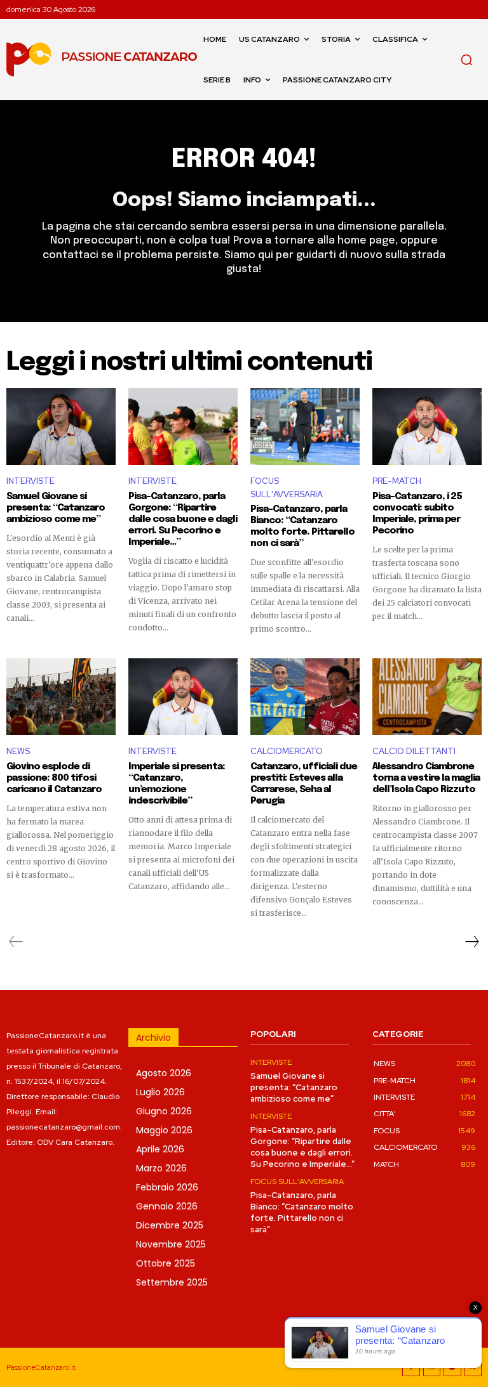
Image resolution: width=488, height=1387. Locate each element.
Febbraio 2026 (167, 1187)
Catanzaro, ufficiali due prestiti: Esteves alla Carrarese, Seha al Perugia (303, 784)
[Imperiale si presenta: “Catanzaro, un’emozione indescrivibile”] (183, 696)
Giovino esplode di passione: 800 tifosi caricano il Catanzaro (54, 778)
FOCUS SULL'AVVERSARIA (286, 488)
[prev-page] (16, 941)
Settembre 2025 (172, 1282)
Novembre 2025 (171, 1244)
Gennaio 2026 (167, 1206)
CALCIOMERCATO (286, 751)
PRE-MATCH (396, 481)
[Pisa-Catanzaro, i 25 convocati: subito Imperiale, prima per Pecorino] (427, 426)
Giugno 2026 (164, 1111)
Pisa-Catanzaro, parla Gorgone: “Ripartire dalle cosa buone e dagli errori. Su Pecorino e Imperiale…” (182, 519)
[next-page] (471, 941)
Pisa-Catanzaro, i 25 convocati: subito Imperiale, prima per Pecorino (417, 514)
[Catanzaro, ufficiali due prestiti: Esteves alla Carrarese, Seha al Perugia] (305, 696)
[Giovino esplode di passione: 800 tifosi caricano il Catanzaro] (61, 696)
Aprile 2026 (160, 1149)
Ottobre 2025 (165, 1263)
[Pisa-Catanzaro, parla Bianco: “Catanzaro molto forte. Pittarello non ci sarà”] (305, 426)
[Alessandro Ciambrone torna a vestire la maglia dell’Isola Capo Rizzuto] (427, 696)
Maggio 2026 (164, 1130)
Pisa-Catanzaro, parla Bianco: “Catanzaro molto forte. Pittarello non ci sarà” (301, 1212)
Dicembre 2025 (169, 1225)
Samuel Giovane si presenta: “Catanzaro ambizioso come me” (55, 508)
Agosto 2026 (163, 1073)
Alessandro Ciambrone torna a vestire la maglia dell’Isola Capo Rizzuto (426, 778)
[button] (466, 59)
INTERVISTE (30, 481)
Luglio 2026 (160, 1092)
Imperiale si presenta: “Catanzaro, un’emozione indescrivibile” (176, 784)
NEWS (18, 751)
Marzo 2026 (161, 1168)
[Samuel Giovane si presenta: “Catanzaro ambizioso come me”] (61, 426)
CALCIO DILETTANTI (414, 751)
